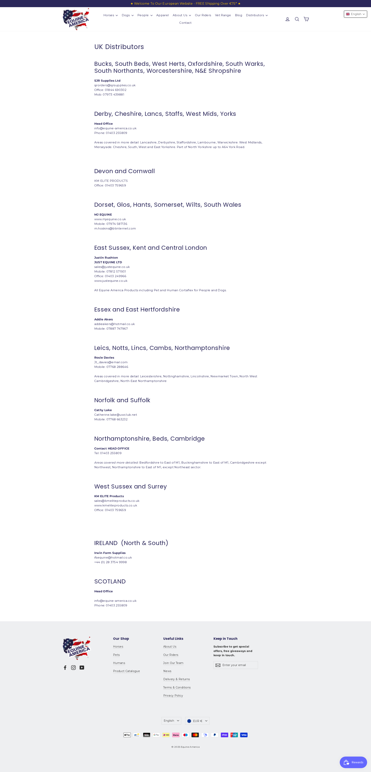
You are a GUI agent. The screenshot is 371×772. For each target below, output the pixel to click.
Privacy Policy (173, 695)
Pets (116, 655)
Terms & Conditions (177, 687)
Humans (119, 663)
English (169, 720)
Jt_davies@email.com (111, 362)
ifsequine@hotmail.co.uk (113, 557)
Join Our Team (173, 663)
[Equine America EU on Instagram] (73, 667)
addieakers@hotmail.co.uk (114, 324)
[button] (355, 14)
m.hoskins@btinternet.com (115, 228)
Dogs (126, 15)
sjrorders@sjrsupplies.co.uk (115, 85)
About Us (180, 15)
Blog (238, 15)
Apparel (162, 15)
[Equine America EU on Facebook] (65, 667)
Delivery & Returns (176, 679)
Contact (185, 23)
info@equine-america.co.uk (115, 601)
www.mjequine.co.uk (110, 219)
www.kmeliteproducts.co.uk (115, 505)
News (167, 671)
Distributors (255, 15)
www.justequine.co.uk (111, 281)
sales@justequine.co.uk (112, 267)
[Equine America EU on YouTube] (82, 667)
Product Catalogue (126, 671)
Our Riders (203, 15)
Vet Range (223, 15)
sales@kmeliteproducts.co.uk (117, 501)
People (143, 15)
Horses (109, 15)
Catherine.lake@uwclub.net (115, 414)
